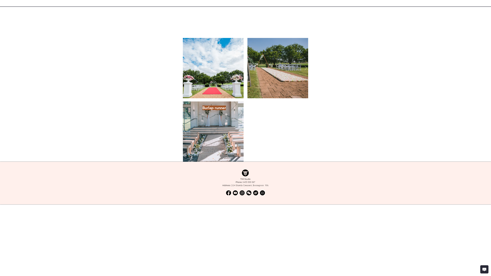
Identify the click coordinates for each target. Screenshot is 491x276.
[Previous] (185, 68)
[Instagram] (242, 192)
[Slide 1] (213, 158)
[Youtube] (235, 192)
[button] (248, 192)
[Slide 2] (214, 95)
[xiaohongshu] (262, 192)
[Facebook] (228, 192)
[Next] (241, 68)
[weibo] (255, 192)
